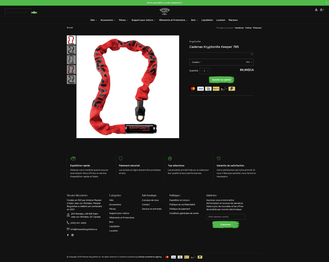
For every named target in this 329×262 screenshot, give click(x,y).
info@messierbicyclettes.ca (84, 229)
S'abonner (225, 224)
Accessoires (107, 20)
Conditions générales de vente (184, 213)
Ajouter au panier (221, 79)
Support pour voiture (142, 20)
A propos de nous (150, 200)
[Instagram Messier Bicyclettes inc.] (72, 235)
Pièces (122, 20)
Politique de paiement (179, 209)
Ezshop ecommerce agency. (150, 257)
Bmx (193, 20)
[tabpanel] (127, 86)
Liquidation (207, 20)
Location (220, 20)
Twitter (248, 28)
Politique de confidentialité (182, 204)
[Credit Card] (208, 89)
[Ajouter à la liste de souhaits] (252, 54)
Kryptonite (195, 41)
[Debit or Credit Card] (224, 89)
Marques (233, 20)
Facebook (239, 28)
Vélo (92, 20)
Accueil (70, 27)
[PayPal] (216, 89)
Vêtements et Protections (172, 20)
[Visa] (200, 89)
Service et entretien (152, 209)
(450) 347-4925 (78, 223)
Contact (146, 204)
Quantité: (193, 70)
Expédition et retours (179, 200)
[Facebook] (68, 235)
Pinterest (257, 28)
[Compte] (316, 10)
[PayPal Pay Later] (232, 89)
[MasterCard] (192, 89)
